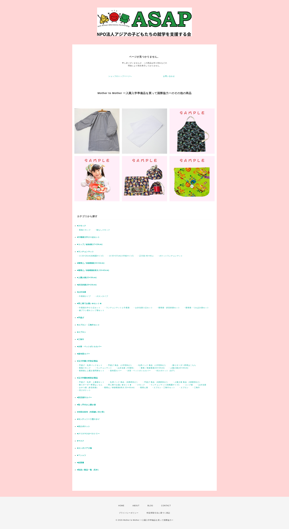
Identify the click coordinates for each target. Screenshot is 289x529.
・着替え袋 (143, 387)
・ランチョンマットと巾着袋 (117, 308)
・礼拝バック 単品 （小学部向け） (151, 365)
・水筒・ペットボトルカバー (138, 371)
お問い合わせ (169, 76)
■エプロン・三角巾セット (88, 325)
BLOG (150, 506)
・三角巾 (196, 387)
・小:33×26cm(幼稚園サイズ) (90, 256)
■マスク (80, 441)
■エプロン (81, 332)
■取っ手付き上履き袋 (86, 405)
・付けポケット (84, 390)
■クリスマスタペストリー (88, 434)
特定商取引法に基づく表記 (158, 513)
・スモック (140, 385)
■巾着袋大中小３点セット (88, 237)
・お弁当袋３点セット (143, 308)
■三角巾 (80, 339)
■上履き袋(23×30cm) (87, 277)
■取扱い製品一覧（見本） (88, 470)
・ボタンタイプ (101, 296)
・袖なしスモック (102, 230)
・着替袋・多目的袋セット (168, 308)
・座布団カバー (115, 371)
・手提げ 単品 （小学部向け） (119, 365)
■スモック (81, 226)
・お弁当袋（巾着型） (125, 368)
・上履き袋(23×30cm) (178, 368)
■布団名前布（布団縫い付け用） (91, 412)
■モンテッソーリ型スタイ (88, 419)
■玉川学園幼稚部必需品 (87, 378)
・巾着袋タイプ (84, 296)
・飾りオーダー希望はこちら (183, 365)
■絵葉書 (80, 463)
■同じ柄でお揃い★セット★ (89, 303)
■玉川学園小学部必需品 (87, 361)
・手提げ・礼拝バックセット (90, 365)
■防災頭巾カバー (84, 397)
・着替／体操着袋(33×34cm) (152, 368)
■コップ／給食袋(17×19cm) (90, 244)
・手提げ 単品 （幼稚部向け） (155, 382)
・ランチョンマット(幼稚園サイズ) (164, 385)
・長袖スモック (84, 230)
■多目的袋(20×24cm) (87, 285)
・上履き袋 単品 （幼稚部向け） (186, 382)
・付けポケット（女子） (165, 371)
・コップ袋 (188, 385)
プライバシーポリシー (128, 513)
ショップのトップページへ (120, 76)
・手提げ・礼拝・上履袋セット (90, 382)
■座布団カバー (83, 354)
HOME (121, 506)
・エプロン (183, 387)
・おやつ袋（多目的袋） (88, 387)
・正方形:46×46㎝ (145, 256)
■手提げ (80, 318)
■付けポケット (83, 426)
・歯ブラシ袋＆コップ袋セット (90, 310)
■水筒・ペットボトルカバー (89, 346)
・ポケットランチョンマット (170, 256)
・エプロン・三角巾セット (163, 387)
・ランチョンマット (103, 368)
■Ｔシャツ (81, 455)
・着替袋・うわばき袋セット (196, 308)
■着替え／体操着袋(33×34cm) (90, 263)
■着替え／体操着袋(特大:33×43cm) (93, 270)
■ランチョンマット (85, 252)
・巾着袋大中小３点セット (89, 308)
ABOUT (135, 506)
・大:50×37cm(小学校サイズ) (120, 256)
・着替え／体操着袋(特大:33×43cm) (118, 387)
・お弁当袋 (201, 385)
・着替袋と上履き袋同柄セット (90, 371)
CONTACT (166, 506)
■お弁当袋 (81, 292)
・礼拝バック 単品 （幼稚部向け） (123, 382)
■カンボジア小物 (84, 448)
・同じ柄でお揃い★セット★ (119, 385)
